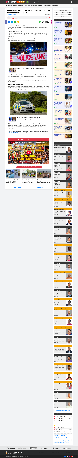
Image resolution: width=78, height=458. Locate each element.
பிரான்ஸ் (59, 440)
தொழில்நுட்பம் (57, 435)
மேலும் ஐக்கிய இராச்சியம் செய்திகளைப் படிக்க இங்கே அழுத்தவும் (28, 166)
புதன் (57, 14)
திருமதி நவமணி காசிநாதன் (59, 329)
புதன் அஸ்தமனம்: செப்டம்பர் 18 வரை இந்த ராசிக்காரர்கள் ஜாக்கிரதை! (59, 88)
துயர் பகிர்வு (57, 142)
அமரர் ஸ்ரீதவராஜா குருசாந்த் (59, 211)
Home (38, 452)
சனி (57, 12)
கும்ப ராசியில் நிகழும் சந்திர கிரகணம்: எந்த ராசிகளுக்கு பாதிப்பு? (58, 31)
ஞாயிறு (62, 16)
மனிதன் (39, 2)
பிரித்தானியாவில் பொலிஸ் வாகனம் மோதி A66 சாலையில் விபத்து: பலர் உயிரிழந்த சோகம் (28, 181)
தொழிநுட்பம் (34, 5)
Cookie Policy (61, 452)
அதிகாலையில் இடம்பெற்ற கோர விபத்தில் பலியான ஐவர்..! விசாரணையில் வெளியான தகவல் (59, 64)
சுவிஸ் (55, 440)
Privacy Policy (69, 452)
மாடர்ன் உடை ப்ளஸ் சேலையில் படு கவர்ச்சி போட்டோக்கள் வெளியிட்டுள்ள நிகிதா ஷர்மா (58, 80)
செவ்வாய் (63, 14)
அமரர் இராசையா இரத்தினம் (59, 192)
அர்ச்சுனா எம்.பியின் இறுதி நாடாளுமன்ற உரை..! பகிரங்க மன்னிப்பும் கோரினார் (58, 72)
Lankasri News (16, 456)
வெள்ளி (63, 12)
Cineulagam (56, 51)
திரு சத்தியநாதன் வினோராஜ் (60, 147)
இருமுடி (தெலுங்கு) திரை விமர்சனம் (59, 135)
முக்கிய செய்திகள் (17, 187)
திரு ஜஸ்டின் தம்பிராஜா (58, 220)
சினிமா (44, 2)
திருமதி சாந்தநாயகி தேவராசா (60, 174)
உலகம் (15, 5)
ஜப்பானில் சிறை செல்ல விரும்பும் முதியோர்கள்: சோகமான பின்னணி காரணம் (30, 69)
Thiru (12, 17)
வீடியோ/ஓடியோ (61, 442)
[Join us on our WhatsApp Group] (44, 22)
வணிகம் (40, 5)
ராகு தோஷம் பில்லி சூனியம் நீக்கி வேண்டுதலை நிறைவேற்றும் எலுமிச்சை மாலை (59, 40)
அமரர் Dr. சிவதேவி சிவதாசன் (60, 319)
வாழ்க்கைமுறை (47, 5)
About (42, 452)
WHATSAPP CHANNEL (13, 132)
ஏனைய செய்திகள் (59, 19)
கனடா (63, 437)
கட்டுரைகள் (68, 442)
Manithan (55, 27)
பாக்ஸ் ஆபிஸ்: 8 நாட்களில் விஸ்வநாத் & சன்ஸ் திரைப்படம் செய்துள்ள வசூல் (58, 56)
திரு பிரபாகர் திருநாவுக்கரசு (59, 156)
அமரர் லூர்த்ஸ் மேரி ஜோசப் (59, 300)
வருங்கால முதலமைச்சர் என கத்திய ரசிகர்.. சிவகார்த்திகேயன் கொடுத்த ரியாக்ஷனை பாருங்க (59, 48)
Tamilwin (55, 67)
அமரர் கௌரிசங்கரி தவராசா (59, 256)
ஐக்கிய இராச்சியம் (15, 18)
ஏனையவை (55, 5)
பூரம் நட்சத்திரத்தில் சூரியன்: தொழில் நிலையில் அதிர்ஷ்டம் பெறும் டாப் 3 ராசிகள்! (58, 24)
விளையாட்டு (21, 5)
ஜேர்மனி (64, 440)
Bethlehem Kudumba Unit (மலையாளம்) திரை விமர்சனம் (59, 119)
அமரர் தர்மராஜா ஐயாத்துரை (59, 365)
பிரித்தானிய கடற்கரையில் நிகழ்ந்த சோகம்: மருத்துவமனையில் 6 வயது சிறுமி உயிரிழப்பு (43, 181)
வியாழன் (69, 12)
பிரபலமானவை (40, 187)
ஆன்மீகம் (27, 5)
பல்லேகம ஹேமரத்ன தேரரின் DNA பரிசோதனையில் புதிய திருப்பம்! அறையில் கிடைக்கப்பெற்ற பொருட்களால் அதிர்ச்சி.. (59, 112)
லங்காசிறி (32, 2)
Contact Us (47, 452)
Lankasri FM (49, 2)
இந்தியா (10, 5)
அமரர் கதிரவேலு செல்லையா (60, 347)
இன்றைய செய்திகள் (63, 10)
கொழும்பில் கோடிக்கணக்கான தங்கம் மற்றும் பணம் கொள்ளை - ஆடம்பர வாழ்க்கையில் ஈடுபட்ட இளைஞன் (59, 96)
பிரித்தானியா (68, 437)
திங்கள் (69, 14)
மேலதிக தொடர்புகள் (60, 413)
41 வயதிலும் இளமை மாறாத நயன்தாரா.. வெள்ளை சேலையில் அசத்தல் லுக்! (58, 104)
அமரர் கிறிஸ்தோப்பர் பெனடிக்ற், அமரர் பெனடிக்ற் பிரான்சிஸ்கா (59, 385)
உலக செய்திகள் (57, 437)
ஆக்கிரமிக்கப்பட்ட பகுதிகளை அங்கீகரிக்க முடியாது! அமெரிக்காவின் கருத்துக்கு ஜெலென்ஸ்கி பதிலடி (28, 118)
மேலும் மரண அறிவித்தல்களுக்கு (63, 410)
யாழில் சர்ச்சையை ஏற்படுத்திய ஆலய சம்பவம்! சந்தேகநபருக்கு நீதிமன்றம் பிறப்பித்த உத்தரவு (59, 128)
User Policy (54, 452)
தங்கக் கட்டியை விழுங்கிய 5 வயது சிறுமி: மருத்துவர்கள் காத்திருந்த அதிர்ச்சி (12, 181)
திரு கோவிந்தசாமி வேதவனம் (60, 338)
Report (48, 17)
